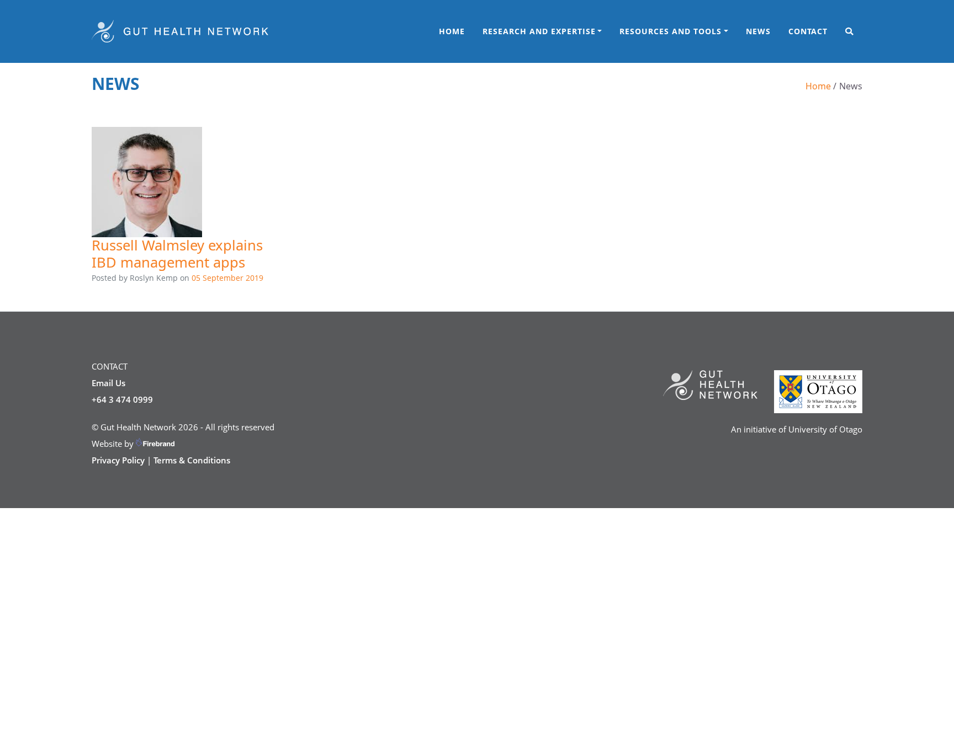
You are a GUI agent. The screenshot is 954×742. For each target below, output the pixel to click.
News (763, 30)
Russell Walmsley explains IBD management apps (177, 254)
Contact (808, 31)
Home (452, 31)
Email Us (108, 382)
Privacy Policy (118, 460)
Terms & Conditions (191, 460)
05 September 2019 (227, 278)
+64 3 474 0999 (122, 399)
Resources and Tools (670, 31)
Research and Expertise (539, 31)
